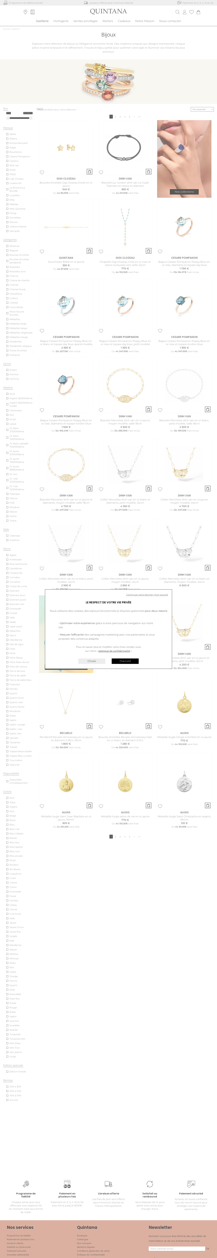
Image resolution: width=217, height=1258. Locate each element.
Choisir (92, 661)
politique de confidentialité (114, 650)
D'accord (125, 661)
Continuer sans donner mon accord (147, 594)
